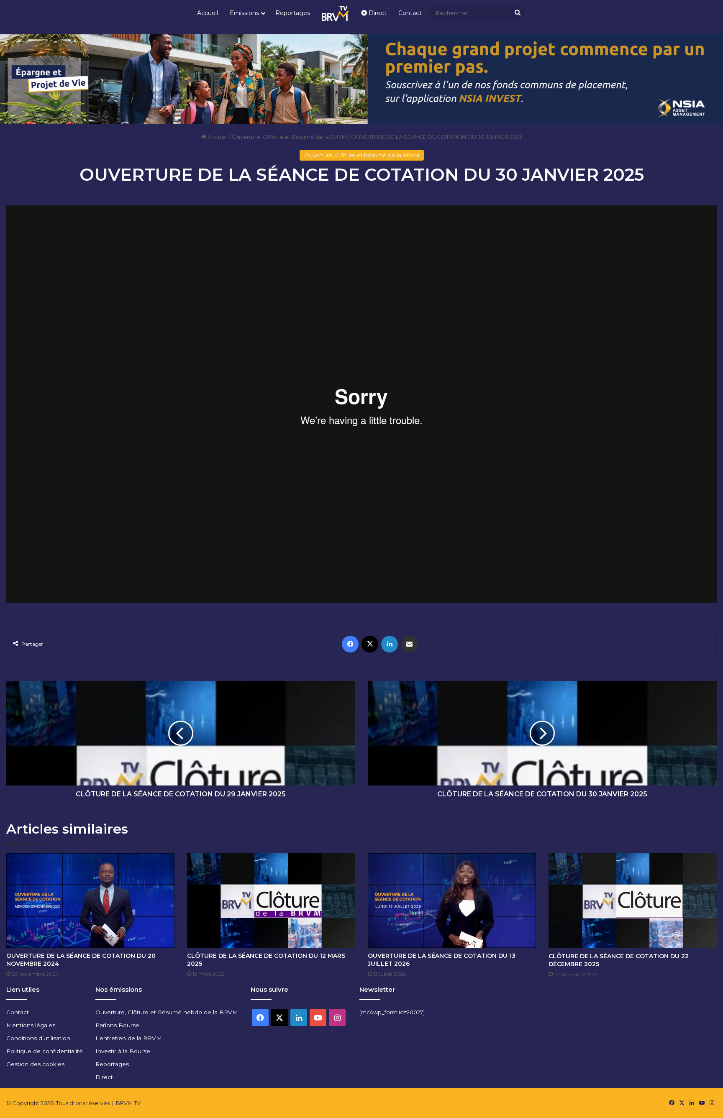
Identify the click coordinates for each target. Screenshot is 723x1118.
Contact (410, 13)
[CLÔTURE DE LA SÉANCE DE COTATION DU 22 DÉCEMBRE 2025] (633, 900)
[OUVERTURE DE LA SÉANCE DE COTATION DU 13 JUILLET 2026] (452, 900)
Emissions (244, 13)
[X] (370, 644)
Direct (377, 13)
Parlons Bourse (117, 1025)
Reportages (292, 13)
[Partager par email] (409, 644)
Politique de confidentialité (44, 1051)
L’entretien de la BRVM (128, 1038)
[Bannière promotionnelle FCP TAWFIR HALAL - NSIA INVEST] (361, 78)
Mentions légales (30, 1025)
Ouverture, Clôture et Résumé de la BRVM (289, 136)
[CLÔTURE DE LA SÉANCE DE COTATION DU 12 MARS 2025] (271, 900)
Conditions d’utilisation (38, 1038)
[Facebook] (350, 644)
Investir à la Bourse (122, 1051)
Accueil (207, 13)
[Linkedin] (389, 644)
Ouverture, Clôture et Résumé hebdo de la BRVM (166, 1012)
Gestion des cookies (35, 1064)
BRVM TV (128, 1103)
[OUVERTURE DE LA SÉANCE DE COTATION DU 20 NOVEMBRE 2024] (90, 900)
